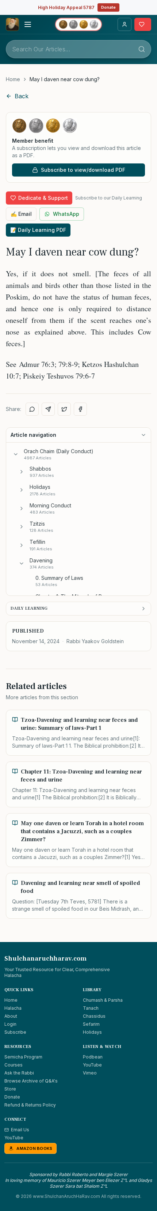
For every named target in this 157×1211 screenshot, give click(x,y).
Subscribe (15, 1032)
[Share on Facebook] (80, 409)
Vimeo (90, 1073)
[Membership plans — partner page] (78, 24)
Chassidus (94, 1016)
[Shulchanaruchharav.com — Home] (12, 24)
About (10, 1016)
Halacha (13, 1008)
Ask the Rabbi (19, 1073)
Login (10, 1024)
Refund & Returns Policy (30, 1105)
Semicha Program (23, 1057)
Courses (13, 1065)
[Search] (141, 49)
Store (10, 1089)
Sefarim (91, 1024)
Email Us (20, 1129)
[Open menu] (28, 24)
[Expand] (21, 472)
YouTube (92, 1065)
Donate (108, 7)
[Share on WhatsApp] (32, 409)
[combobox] (78, 49)
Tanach (91, 1008)
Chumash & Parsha (103, 1000)
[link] (65, 79)
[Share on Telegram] (48, 409)
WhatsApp (66, 214)
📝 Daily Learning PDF (38, 230)
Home (13, 79)
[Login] (124, 24)
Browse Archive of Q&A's (31, 1081)
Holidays (92, 1032)
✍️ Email (21, 214)
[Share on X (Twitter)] (64, 409)
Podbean (93, 1057)
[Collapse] (16, 454)
